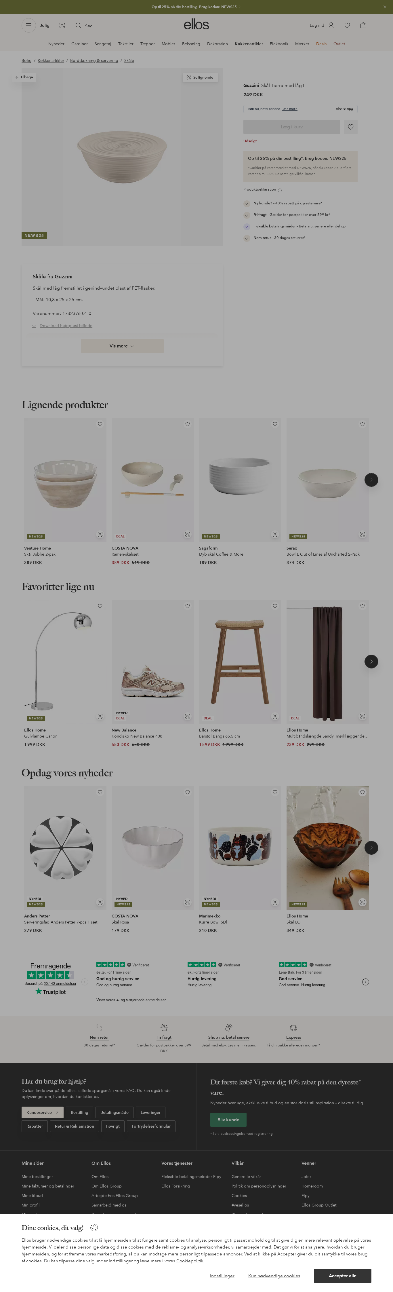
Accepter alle (342, 1275)
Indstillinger (222, 1275)
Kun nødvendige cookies (274, 1275)
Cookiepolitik (189, 1261)
